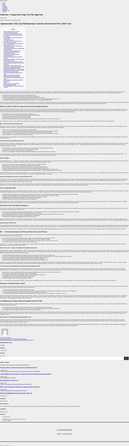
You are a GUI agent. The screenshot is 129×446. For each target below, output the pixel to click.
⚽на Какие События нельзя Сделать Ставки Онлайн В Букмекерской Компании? (14, 67)
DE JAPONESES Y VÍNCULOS (9, 380)
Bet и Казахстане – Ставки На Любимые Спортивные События (13, 46)
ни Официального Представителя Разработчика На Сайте (11, 52)
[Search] (126, 358)
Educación (5, 8)
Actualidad (5, 7)
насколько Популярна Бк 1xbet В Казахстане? (14, 59)
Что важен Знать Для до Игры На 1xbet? (13, 35)
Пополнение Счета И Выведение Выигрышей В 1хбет (11, 55)
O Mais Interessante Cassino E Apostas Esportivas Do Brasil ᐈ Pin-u (16, 340)
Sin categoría (8, 337)
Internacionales (6, 10)
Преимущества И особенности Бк (11, 83)
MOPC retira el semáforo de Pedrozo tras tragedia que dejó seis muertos (20, 387)
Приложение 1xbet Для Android (11, 71)
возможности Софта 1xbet (10, 42)
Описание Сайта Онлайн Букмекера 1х (13, 41)
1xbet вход (72, 111)
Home (4, 2)
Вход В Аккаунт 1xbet (9, 60)
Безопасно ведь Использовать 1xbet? (12, 50)
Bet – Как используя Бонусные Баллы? (13, 33)
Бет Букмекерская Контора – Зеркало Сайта (14, 69)
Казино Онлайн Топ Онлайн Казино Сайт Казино (13, 338)
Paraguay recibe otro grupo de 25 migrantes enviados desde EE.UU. (19, 367)
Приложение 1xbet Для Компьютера (12, 76)
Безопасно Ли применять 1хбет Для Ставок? (14, 70)
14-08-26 (2, 348)
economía (5, 6)
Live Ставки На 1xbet (9, 39)
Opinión (4, 11)
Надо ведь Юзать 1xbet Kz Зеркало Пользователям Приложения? (12, 32)
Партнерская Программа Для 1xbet (12, 75)
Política (4, 5)
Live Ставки (6, 36)
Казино (5, 82)
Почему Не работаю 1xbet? (10, 84)
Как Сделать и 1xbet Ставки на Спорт (12, 65)
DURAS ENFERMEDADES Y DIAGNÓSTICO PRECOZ (16, 393)
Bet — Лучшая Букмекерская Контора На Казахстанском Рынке (13, 44)
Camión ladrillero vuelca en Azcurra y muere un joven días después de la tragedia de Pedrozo (25, 374)
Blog (4, 4)
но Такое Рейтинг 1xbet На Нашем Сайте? (13, 61)
